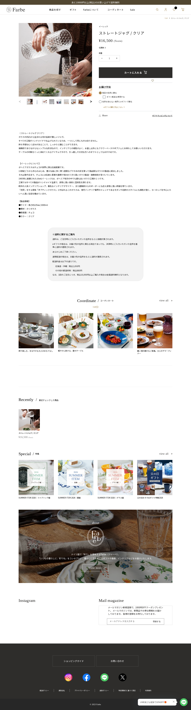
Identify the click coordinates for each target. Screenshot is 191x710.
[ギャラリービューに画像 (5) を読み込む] (59, 101)
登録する (157, 621)
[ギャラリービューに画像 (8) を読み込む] (80, 101)
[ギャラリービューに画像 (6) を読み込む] (66, 101)
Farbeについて (91, 9)
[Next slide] (90, 102)
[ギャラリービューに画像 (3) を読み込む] (44, 101)
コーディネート (114, 9)
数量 (100, 53)
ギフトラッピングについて (162, 115)
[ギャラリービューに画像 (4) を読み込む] (51, 101)
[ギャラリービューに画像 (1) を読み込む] (30, 102)
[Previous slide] (20, 102)
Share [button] (105, 115)
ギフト (72, 9)
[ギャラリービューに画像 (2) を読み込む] (37, 101)
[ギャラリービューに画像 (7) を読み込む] (73, 101)
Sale (132, 9)
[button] (157, 10)
